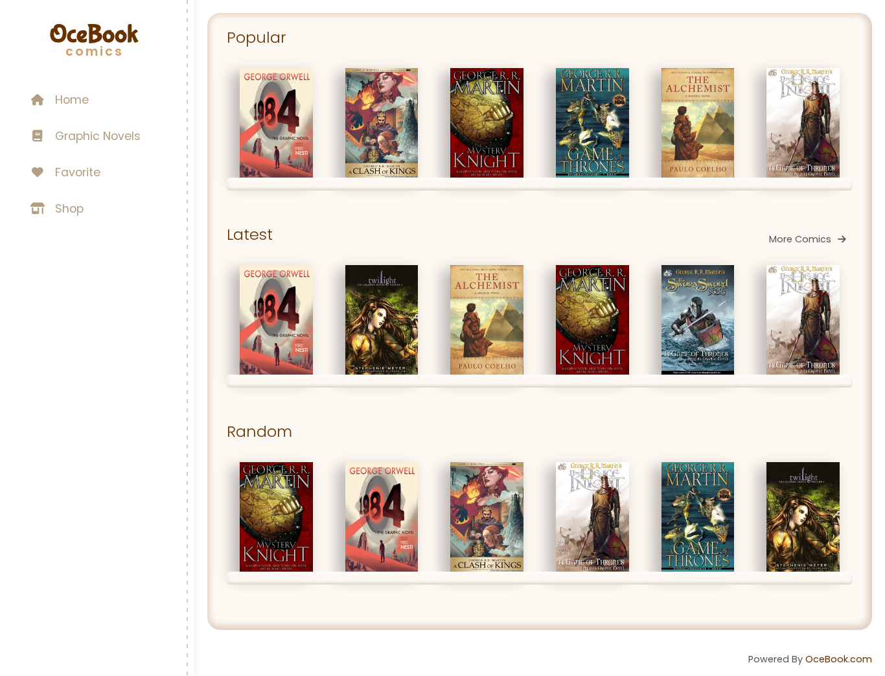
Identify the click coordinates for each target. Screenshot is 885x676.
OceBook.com (838, 659)
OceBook (94, 34)
